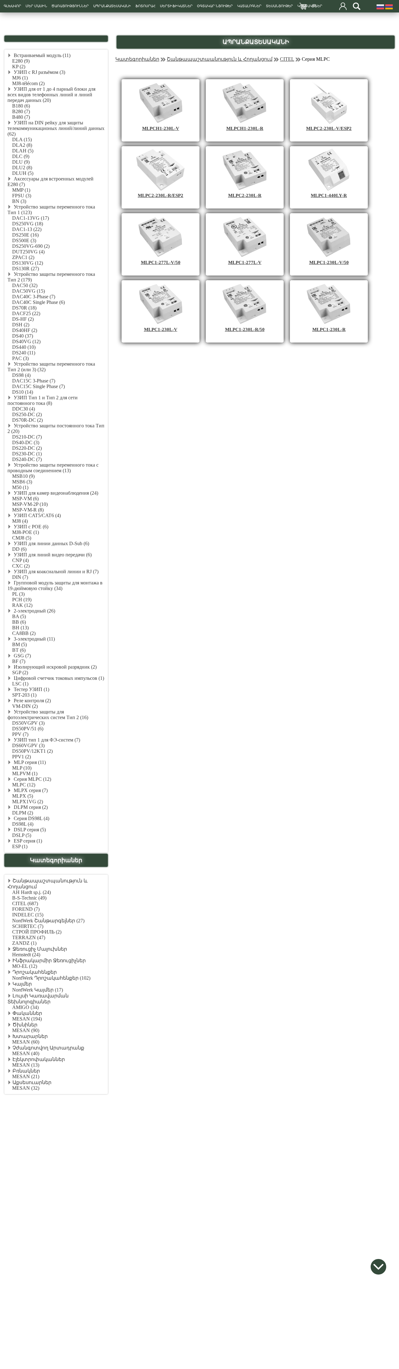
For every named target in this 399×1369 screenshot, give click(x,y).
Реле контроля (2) (31, 700)
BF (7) (18, 661)
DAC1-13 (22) (26, 229)
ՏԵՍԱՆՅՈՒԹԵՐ (279, 6)
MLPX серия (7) (30, 790)
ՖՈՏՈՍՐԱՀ (145, 6)
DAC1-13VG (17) (30, 218)
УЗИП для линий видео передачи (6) (52, 554)
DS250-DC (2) (27, 414)
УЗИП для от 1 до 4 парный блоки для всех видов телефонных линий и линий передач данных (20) (51, 94)
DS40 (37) (22, 336)
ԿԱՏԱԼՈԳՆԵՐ (249, 6)
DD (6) (19, 549)
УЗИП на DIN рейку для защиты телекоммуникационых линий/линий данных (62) (55, 128)
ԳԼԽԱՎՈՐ (12, 6)
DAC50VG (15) (28, 291)
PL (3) (18, 594)
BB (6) (19, 622)
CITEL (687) (25, 903)
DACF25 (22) (26, 313)
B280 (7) (21, 111)
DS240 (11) (23, 352)
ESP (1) (19, 846)
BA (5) (19, 616)
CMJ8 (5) (21, 537)
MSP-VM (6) (25, 498)
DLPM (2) (22, 812)
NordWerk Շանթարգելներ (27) (48, 920)
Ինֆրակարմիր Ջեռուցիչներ (49, 960)
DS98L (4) (22, 824)
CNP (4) (20, 560)
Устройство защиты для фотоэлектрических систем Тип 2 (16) (47, 714)
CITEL (287, 59)
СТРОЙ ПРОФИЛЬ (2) (36, 931)
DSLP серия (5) (29, 829)
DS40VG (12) (26, 341)
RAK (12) (22, 605)
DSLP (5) (21, 835)
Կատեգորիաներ (137, 59)
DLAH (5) (22, 150)
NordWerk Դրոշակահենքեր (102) (51, 978)
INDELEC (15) (27, 914)
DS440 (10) (24, 347)
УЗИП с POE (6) (30, 526)
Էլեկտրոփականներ (38, 1059)
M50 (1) (20, 487)
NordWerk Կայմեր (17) (37, 989)
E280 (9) (21, 61)
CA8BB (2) (24, 633)
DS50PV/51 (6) (27, 728)
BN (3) (19, 201)
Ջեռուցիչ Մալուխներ (39, 949)
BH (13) (20, 627)
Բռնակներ (26, 1071)
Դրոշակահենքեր (34, 972)
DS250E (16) (25, 235)
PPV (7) (20, 734)
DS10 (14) (22, 392)
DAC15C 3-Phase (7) (33, 380)
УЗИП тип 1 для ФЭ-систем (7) (46, 739)
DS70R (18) (24, 307)
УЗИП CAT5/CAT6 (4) (36, 515)
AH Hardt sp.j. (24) (31, 892)
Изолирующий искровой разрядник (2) (54, 667)
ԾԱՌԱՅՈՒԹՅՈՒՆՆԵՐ (70, 6)
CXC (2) (21, 566)
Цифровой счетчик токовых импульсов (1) (58, 678)
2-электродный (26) (33, 610)
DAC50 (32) (24, 285)
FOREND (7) (26, 909)
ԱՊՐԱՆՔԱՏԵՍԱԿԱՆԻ (112, 6)
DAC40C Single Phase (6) (38, 302)
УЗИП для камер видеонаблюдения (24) (55, 493)
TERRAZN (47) (28, 937)
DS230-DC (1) (27, 453)
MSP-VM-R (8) (28, 509)
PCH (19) (21, 599)
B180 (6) (21, 105)
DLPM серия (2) (30, 807)
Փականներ (27, 1013)
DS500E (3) (24, 240)
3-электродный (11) (33, 638)
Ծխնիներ (24, 1024)
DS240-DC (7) (27, 459)
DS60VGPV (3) (28, 745)
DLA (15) (22, 139)
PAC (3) (20, 358)
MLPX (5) (22, 796)
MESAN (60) (25, 1042)
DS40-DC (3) (25, 442)
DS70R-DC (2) (27, 420)
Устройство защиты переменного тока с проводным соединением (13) (53, 467)
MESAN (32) (25, 1088)
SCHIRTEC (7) (27, 926)
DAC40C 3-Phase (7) (33, 296)
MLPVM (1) (24, 773)
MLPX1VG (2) (27, 801)
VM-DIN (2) (25, 706)
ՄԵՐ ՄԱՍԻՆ (36, 6)
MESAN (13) (25, 1065)
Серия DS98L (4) (30, 818)
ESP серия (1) (27, 840)
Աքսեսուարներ (31, 1082)
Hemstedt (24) (26, 954)
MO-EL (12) (24, 966)
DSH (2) (20, 324)
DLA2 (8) (22, 145)
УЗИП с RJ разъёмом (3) (38, 72)
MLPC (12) (23, 784)
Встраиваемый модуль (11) (41, 55)
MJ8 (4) (20, 521)
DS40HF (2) (24, 330)
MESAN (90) (25, 1030)
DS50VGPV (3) (28, 723)
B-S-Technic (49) (29, 898)
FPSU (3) (21, 195)
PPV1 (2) (21, 756)
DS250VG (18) (27, 223)
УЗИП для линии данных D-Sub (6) (50, 543)
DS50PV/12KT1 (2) (32, 751)
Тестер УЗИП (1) (30, 689)
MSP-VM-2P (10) (30, 504)
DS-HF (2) (23, 319)
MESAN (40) (25, 1053)
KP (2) (18, 66)
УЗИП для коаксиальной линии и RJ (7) (55, 571)
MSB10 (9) (23, 476)
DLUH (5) (22, 173)
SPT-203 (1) (24, 695)
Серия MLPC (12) (31, 779)
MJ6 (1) (20, 77)
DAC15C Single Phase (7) (38, 386)
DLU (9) (21, 162)
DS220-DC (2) (27, 448)
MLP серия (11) (29, 762)
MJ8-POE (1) (25, 532)
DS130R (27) (25, 268)
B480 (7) (21, 117)
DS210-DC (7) (27, 437)
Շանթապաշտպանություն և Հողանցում (219, 59)
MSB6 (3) (22, 481)
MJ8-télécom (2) (28, 83)
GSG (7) (21, 655)
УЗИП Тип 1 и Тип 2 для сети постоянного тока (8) (42, 400)
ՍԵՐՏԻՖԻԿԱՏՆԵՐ (176, 6)
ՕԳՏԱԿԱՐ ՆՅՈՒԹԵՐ (215, 6)
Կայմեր (22, 984)
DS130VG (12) (27, 263)
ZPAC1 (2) (23, 257)
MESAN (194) (27, 1018)
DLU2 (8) (22, 167)
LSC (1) (20, 683)
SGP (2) (20, 672)
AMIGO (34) (25, 1007)
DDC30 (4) (23, 408)
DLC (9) (20, 156)
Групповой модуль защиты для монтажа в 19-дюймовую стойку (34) (55, 585)
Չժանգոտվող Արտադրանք (48, 1047)
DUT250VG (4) (28, 251)
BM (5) (19, 644)
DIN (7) (20, 577)
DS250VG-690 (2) (31, 246)
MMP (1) (21, 190)
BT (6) (19, 650)
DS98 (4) (21, 375)
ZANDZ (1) (24, 943)
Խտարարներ (30, 1036)
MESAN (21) (25, 1076)
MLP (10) (21, 768)
